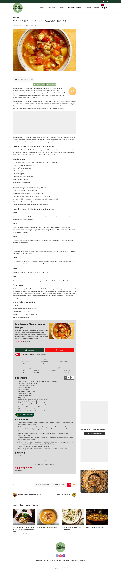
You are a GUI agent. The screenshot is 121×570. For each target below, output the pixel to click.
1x (65, 378)
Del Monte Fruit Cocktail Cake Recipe (25, 314)
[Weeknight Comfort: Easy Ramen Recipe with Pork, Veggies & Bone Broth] (24, 517)
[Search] (107, 8)
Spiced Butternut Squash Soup (47, 527)
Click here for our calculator (94, 433)
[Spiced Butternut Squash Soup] (48, 517)
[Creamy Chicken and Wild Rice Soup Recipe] (73, 517)
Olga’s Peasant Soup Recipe (95, 527)
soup (43, 137)
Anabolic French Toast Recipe (22, 306)
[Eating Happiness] (18, 8)
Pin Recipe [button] (60, 350)
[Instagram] (107, 1)
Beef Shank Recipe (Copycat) (22, 311)
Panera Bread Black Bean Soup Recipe (25, 309)
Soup (15, 17)
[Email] (74, 485)
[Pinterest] (105, 1)
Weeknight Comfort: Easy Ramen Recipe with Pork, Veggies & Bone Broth (24, 529)
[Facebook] (103, 1)
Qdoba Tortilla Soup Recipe (21, 317)
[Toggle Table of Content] (30, 79)
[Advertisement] (44, 122)
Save (70, 484)
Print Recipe (52, 84)
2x (69, 378)
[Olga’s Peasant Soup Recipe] (97, 517)
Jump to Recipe (40, 84)
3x (72, 378)
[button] (16, 341)
